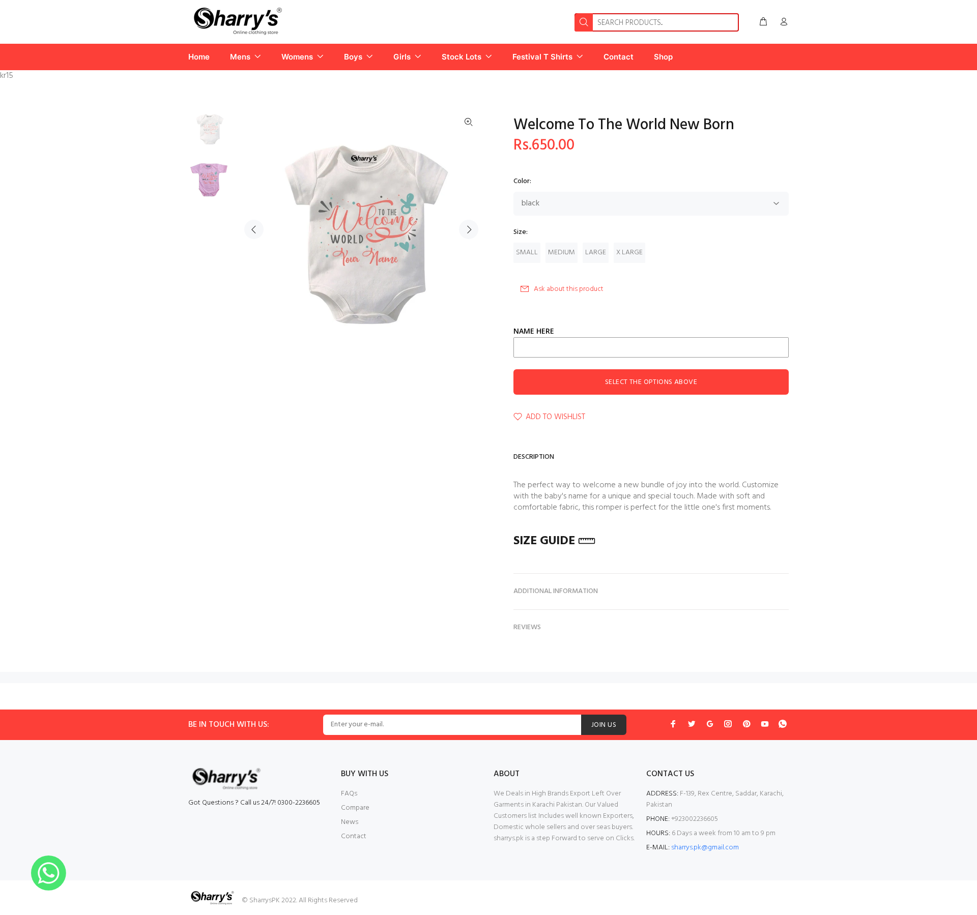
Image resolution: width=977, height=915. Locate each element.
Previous (254, 229)
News (349, 822)
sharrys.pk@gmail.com (705, 847)
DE (567, 541)
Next (468, 229)
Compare (355, 808)
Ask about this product (569, 289)
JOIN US (603, 725)
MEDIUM (561, 252)
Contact (353, 836)
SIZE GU (534, 541)
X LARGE (629, 252)
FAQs (349, 794)
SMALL (527, 252)
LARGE (595, 252)
